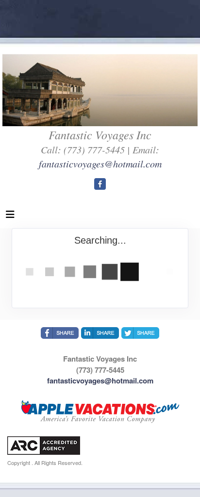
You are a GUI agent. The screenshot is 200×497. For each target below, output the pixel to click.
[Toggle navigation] (10, 216)
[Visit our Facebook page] (100, 184)
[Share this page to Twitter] (140, 333)
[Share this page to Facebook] (60, 333)
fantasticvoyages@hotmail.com (100, 163)
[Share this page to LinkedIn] (100, 333)
